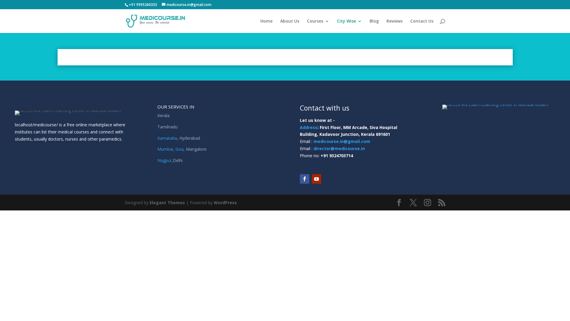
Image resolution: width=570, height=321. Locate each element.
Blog (374, 21)
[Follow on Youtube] (316, 179)
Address (308, 127)
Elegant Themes (167, 202)
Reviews (395, 21)
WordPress (225, 202)
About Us (289, 21)
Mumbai (165, 149)
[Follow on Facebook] (304, 179)
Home (266, 21)
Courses (315, 21)
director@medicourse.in (339, 148)
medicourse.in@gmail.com (342, 141)
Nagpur (164, 160)
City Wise (346, 21)
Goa (179, 149)
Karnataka (167, 138)
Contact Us (421, 21)
